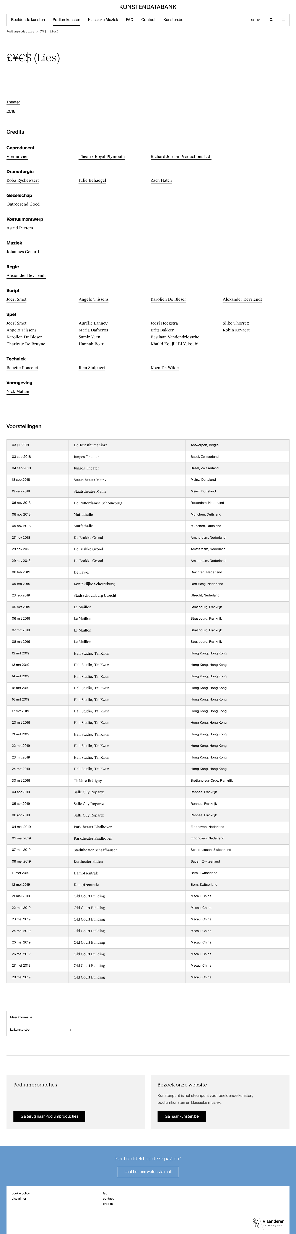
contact (108, 1198)
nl (252, 20)
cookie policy (21, 1193)
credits (108, 1203)
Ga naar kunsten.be (182, 1116)
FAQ (129, 20)
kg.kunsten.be (19, 1029)
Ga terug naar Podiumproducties (49, 1116)
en (258, 20)
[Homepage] (148, 7)
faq (105, 1193)
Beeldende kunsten (28, 20)
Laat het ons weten (148, 1172)
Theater (13, 102)
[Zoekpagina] (271, 20)
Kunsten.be (173, 20)
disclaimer (19, 1198)
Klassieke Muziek (103, 20)
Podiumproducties (20, 31)
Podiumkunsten (66, 20)
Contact (148, 20)
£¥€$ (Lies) (49, 31)
